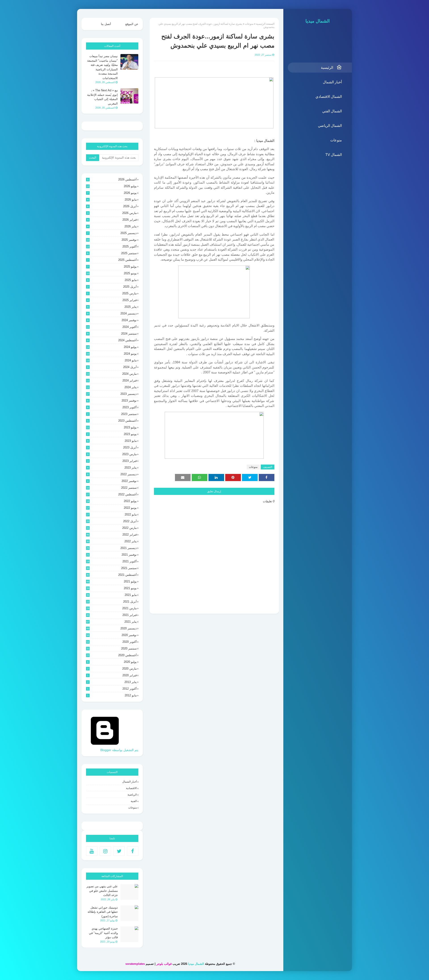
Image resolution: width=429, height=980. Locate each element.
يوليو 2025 (112, 266)
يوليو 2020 (112, 662)
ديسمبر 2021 (111, 548)
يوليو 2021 (111, 581)
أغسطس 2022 (111, 494)
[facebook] (132, 851)
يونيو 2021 (111, 588)
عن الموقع (131, 24)
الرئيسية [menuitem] (327, 67)
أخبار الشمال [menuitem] (332, 82)
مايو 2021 (111, 595)
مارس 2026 (112, 213)
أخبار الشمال (129, 781)
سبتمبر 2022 (111, 487)
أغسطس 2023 (112, 420)
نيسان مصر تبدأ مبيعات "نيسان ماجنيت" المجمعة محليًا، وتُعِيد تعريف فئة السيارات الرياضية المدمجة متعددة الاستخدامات (102, 67)
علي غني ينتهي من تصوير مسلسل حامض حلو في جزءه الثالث (102, 891)
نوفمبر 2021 (111, 554)
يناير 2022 (111, 541)
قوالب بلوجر (164, 963)
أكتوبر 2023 (112, 407)
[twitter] (119, 851)
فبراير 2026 (112, 219)
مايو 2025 (112, 280)
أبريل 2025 (112, 286)
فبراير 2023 (112, 461)
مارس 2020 (112, 668)
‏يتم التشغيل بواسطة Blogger (119, 750)
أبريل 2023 (112, 447)
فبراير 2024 (111, 380)
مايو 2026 (112, 199)
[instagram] (105, 851)
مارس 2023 (112, 454)
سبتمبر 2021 (111, 568)
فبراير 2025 (112, 300)
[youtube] (91, 851)
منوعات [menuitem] (336, 140)
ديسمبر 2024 (112, 313)
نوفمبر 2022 (112, 481)
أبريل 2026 (112, 206)
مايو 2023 (112, 440)
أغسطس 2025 (112, 260)
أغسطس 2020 (111, 655)
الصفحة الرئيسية (265, 23)
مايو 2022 (111, 514)
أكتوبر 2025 (111, 246)
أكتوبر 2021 (111, 561)
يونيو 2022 (111, 507)
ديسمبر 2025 (112, 233)
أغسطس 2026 (112, 179)
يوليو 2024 (111, 347)
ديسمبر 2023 (111, 394)
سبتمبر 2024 (112, 333)
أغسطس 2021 (111, 574)
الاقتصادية (131, 788)
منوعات (249, 23)
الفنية (134, 801)
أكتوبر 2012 (112, 688)
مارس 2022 (111, 528)
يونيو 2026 (112, 193)
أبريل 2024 (112, 367)
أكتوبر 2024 (111, 327)
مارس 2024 (111, 373)
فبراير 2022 (111, 534)
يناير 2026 (112, 226)
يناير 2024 (111, 387)
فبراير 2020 (112, 675)
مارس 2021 (111, 608)
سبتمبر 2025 (112, 253)
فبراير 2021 (111, 615)
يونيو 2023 (112, 434)
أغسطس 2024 (112, 340)
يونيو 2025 (111, 273)
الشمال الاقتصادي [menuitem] (328, 96)
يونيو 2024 (111, 353)
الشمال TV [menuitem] (333, 155)
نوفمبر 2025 (111, 239)
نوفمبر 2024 (112, 320)
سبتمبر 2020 (111, 648)
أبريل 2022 (111, 521)
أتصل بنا (106, 24)
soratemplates (135, 963)
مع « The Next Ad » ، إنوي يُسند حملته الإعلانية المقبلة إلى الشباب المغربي (102, 97)
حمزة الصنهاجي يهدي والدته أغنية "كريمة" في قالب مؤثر (103, 933)
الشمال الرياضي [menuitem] (330, 126)
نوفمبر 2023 (112, 400)
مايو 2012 (112, 695)
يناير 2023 (112, 467)
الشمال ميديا (317, 21)
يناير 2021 (111, 621)
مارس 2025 (112, 293)
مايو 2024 (111, 360)
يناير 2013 (112, 682)
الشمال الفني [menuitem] (332, 111)
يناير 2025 (112, 306)
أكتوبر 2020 (111, 641)
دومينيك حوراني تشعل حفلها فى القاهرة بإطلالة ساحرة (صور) (103, 912)
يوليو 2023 (111, 427)
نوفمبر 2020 (111, 635)
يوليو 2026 (111, 186)
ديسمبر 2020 (111, 628)
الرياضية (132, 794)
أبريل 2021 (111, 601)
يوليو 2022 (111, 501)
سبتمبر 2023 (112, 414)
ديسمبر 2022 (112, 474)
